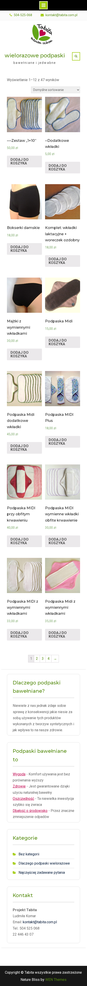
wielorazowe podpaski (35, 55)
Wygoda (19, 774)
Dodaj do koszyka (19, 161)
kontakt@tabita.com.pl (61, 15)
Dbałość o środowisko (30, 811)
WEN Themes (55, 979)
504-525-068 (23, 15)
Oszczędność (23, 798)
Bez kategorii (29, 854)
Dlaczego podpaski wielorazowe (44, 863)
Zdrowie (19, 786)
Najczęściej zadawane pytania (42, 872)
